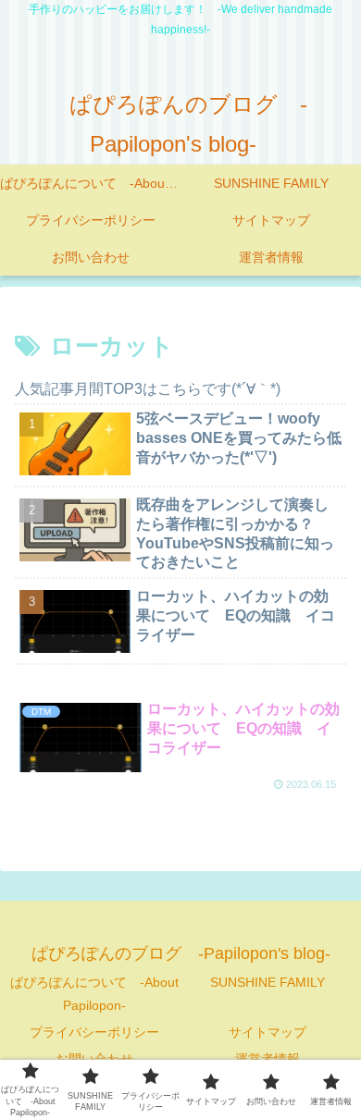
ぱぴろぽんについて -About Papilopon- (94, 994)
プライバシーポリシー (94, 1032)
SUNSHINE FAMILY (267, 982)
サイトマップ (267, 1032)
